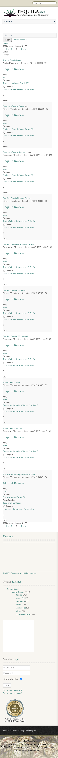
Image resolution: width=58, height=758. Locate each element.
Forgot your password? (12, 690)
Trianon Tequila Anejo (12, 60)
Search (7, 40)
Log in (7, 685)
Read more (8, 89)
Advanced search (20, 39)
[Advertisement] (18, 636)
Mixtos (18, 611)
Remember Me (11, 679)
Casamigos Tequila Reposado (15, 152)
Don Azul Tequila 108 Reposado (16, 336)
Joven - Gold (21, 598)
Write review (29, 89)
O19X (5, 491)
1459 (5, 215)
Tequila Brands (13, 589)
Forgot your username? (12, 693)
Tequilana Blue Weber (12, 503)
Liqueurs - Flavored (23, 614)
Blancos (19, 595)
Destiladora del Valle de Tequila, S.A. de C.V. (20, 405)
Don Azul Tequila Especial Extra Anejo (18, 244)
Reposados (20, 601)
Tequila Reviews (17, 592)
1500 (5, 77)
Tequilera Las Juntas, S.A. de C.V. (16, 83)
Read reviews (18, 89)
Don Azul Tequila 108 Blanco (14, 290)
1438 (5, 399)
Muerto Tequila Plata (11, 382)
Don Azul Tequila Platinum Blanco (17, 198)
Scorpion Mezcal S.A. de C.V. (14, 497)
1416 (5, 123)
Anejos (18, 604)
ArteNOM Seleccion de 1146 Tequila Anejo (20, 573)
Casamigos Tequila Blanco (13, 106)
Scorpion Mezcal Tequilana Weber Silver (19, 474)
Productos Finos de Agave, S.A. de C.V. (18, 129)
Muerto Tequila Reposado (13, 428)
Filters (5, 43)
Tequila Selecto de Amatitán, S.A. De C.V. (19, 221)
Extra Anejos (21, 608)
